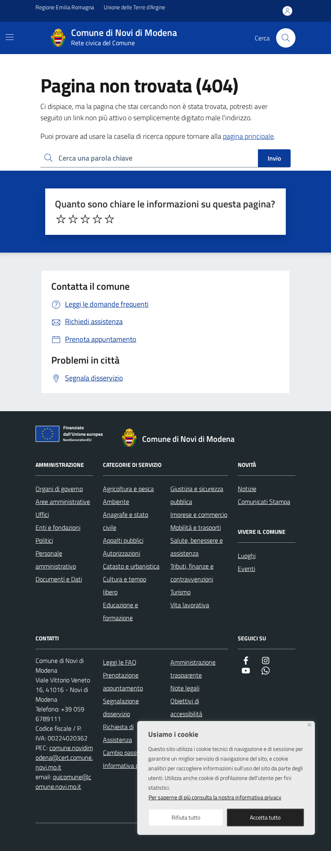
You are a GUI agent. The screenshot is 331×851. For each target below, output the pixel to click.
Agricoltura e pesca (128, 488)
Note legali (184, 688)
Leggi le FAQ (119, 662)
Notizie (247, 488)
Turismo (180, 592)
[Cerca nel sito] (285, 38)
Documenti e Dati (59, 579)
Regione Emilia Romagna (65, 7)
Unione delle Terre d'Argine (134, 7)
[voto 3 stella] (85, 219)
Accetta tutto (265, 817)
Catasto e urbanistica (131, 566)
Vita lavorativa (189, 605)
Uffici (42, 514)
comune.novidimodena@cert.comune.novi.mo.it (64, 757)
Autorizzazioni (121, 553)
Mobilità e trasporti (195, 527)
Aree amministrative (63, 501)
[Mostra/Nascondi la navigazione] (10, 37)
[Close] (309, 725)
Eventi (246, 568)
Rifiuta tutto (186, 817)
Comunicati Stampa (264, 501)
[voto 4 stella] (97, 219)
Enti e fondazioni (58, 527)
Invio (274, 158)
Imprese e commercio (198, 514)
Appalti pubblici (123, 540)
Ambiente (116, 501)
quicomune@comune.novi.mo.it (63, 781)
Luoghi (247, 555)
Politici (44, 540)
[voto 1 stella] (61, 219)
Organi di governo (59, 488)
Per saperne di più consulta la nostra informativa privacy (215, 797)
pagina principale (248, 136)
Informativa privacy (129, 765)
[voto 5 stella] (109, 219)
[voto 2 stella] (73, 219)
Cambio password (126, 752)
